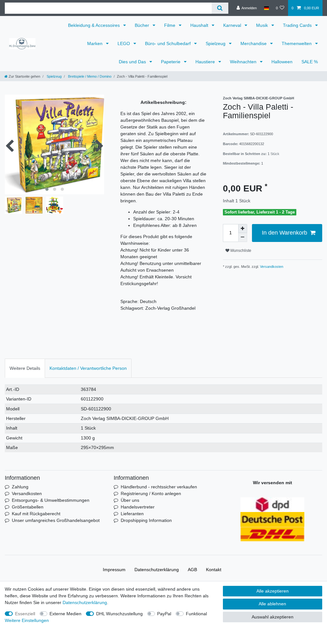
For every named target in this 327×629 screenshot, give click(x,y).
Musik (262, 25)
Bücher (142, 25)
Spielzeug (216, 43)
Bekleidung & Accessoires (94, 25)
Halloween (282, 61)
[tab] (25, 368)
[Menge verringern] (242, 237)
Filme (170, 25)
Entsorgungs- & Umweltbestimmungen (50, 500)
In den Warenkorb (284, 232)
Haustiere (205, 61)
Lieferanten (132, 513)
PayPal (164, 613)
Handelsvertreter (138, 506)
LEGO (124, 43)
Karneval (232, 25)
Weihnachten (244, 61)
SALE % (309, 61)
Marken (95, 43)
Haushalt (199, 25)
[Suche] (220, 8)
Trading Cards (298, 25)
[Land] (266, 8)
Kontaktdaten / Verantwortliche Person (88, 368)
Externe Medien (65, 613)
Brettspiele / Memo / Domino (89, 76)
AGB (192, 569)
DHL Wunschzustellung (119, 613)
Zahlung (20, 486)
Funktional (196, 613)
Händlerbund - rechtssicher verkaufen (159, 486)
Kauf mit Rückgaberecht (36, 513)
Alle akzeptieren (272, 591)
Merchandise (254, 43)
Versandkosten (271, 266)
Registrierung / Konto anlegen (151, 493)
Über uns (130, 500)
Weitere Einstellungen (27, 620)
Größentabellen (27, 506)
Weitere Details (25, 368)
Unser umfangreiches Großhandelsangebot (56, 520)
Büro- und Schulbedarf (168, 43)
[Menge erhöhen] (242, 228)
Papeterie (171, 61)
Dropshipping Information (146, 520)
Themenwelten (297, 43)
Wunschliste (240, 250)
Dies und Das (133, 61)
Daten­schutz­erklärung (156, 569)
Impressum (114, 569)
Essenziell (25, 613)
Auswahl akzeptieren (272, 616)
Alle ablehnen (272, 603)
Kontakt (213, 569)
